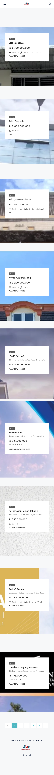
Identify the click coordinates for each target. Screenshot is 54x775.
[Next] (45, 725)
